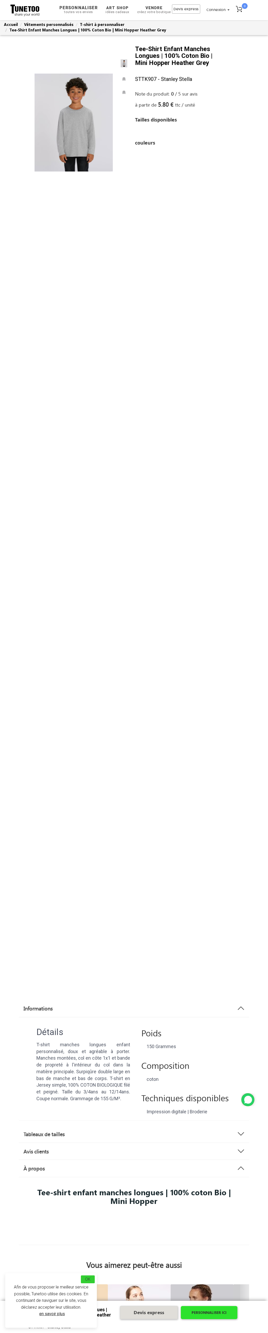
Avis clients (36, 1151)
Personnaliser (78, 9)
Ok (88, 1279)
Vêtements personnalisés (49, 24)
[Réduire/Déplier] (247, 1099)
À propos (34, 1168)
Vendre (154, 9)
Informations (38, 1008)
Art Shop (117, 9)
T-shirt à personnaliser (102, 24)
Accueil (11, 24)
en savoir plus (52, 1313)
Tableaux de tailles (44, 1134)
